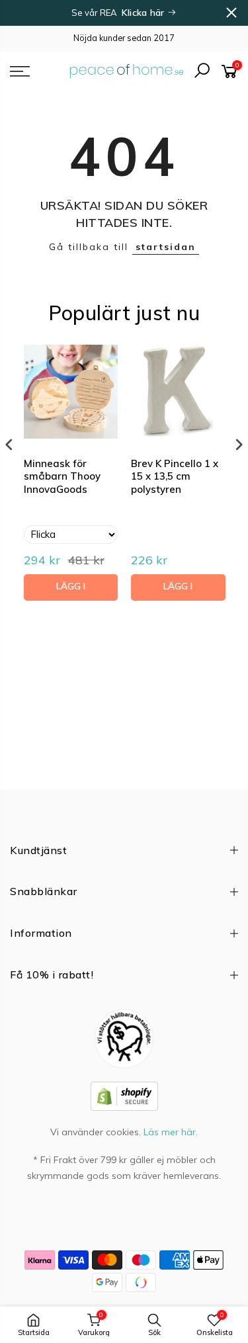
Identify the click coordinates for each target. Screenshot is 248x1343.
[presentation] (9, 444)
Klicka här (144, 13)
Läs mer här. (171, 1132)
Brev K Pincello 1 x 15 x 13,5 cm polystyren (174, 476)
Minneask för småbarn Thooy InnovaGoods (62, 476)
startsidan (166, 247)
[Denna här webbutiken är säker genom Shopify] (124, 1095)
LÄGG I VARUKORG (70, 590)
